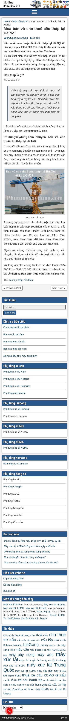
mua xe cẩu (54, 645)
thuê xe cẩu (32, 675)
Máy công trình (20, 21)
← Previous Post (12, 288)
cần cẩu (21, 640)
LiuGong (31, 644)
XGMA (45, 689)
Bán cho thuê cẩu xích (15, 348)
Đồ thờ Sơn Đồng (12, 584)
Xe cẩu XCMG (57, 615)
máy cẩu (22, 649)
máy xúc (45, 654)
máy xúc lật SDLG (14, 666)
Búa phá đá (9, 591)
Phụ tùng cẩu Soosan (14, 393)
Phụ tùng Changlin (12, 486)
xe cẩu (60, 675)
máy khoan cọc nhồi (40, 650)
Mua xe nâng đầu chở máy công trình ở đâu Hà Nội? (31, 562)
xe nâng (35, 689)
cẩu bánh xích (33, 640)
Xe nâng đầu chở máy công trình (20, 356)
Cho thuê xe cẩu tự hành (16, 327)
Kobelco (7, 645)
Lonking (44, 645)
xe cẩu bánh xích (50, 680)
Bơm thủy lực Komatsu (15, 463)
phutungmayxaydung (17, 38)
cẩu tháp (28, 280)
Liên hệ (63, 718)
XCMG (49, 675)
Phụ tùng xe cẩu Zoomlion (16, 386)
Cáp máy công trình (13, 578)
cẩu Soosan (41, 618)
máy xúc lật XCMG (25, 671)
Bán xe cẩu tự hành (13, 334)
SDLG (18, 676)
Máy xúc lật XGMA (35, 608)
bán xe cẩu (8, 635)
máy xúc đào (45, 670)
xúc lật (53, 689)
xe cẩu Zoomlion (13, 689)
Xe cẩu (36, 38)
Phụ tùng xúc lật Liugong (16, 409)
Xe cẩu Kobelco (11, 618)
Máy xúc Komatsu (12, 604)
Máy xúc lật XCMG (13, 608)
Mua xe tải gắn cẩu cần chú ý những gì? (25, 557)
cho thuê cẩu (39, 635)
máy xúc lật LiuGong (54, 660)
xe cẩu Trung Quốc (37, 685)
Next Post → (59, 288)
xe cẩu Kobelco (17, 685)
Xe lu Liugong (43, 611)
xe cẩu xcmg (57, 684)
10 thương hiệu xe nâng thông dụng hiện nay (27, 551)
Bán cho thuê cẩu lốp (14, 341)
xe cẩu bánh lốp (30, 680)
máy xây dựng (21, 655)
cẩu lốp (47, 640)
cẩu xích (60, 640)
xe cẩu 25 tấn (10, 680)
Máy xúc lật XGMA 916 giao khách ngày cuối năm (30, 546)
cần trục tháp (15, 280)
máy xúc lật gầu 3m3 (30, 660)
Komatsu (17, 645)
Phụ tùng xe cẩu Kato (14, 371)
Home (7, 21)
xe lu (27, 689)
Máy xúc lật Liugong (54, 604)
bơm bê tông (22, 635)
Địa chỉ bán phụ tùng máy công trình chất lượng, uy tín (32, 540)
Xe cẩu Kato (27, 618)
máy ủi (57, 670)
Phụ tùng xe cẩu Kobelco (16, 379)
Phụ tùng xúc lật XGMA (15, 447)
